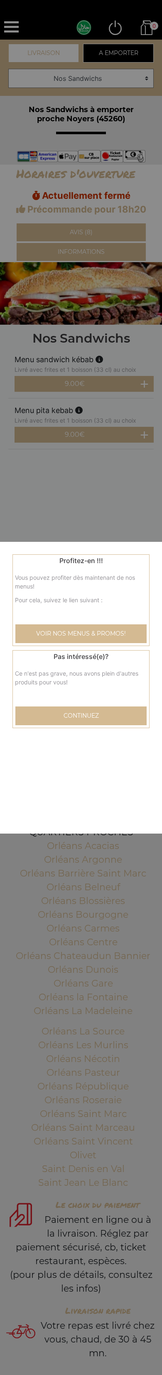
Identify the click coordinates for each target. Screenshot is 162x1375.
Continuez (81, 715)
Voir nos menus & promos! (81, 633)
